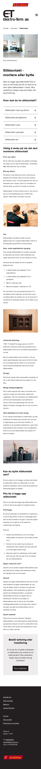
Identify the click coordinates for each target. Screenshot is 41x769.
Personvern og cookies (11, 723)
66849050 (10, 740)
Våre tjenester (8, 701)
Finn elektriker (20, 668)
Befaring (6, 704)
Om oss (5, 716)
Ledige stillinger (8, 708)
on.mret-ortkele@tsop (10, 742)
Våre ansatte (7, 720)
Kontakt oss (7, 697)
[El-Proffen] (20, 4)
